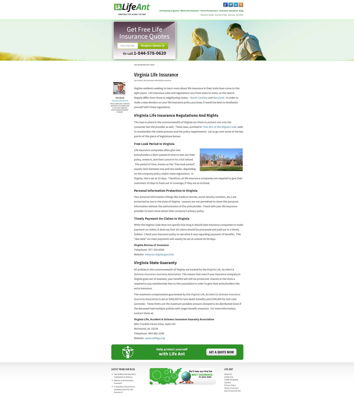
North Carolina (199, 97)
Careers (227, 382)
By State (239, 15)
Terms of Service (231, 388)
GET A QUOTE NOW (221, 352)
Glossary (231, 15)
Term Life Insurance (209, 10)
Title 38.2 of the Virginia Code (219, 127)
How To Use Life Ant (232, 391)
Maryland (218, 97)
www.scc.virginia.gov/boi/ (159, 254)
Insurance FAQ (221, 15)
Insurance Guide (207, 15)
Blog (241, 10)
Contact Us (228, 377)
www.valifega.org (155, 338)
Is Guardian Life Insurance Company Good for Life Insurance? (124, 389)
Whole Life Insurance (189, 10)
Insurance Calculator (228, 10)
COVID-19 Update (231, 379)
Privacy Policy (230, 385)
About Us (228, 374)
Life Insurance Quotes (169, 10)
